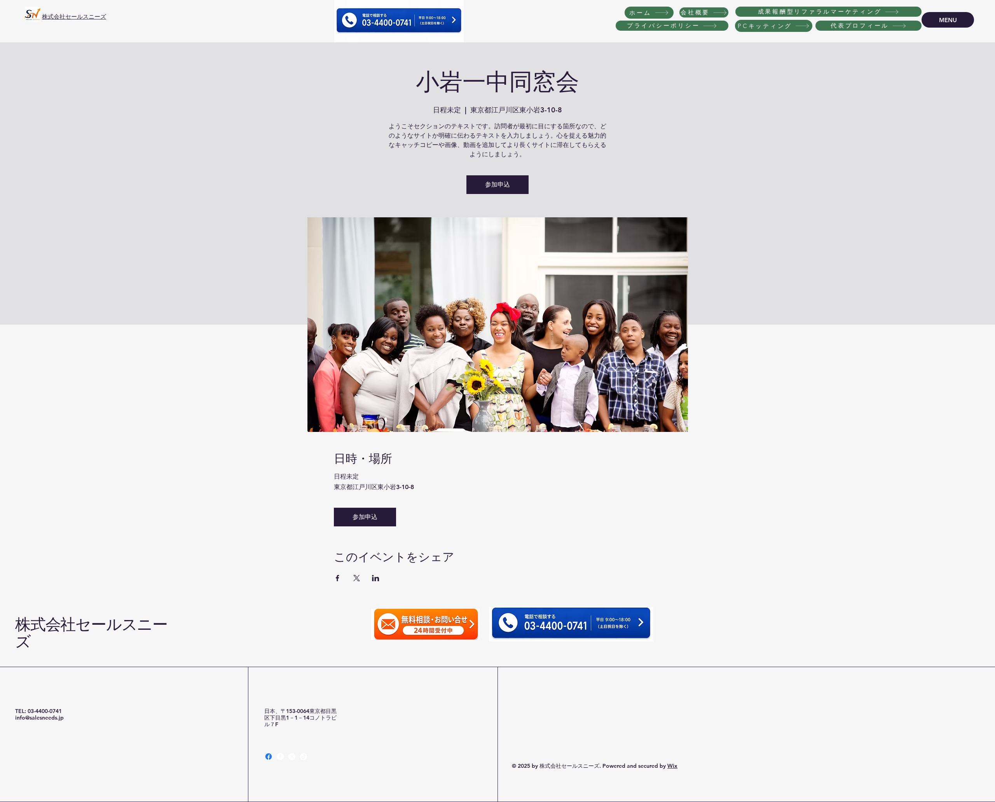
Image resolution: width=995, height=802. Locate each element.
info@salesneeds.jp (39, 717)
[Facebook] (268, 756)
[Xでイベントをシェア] (356, 578)
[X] (292, 756)
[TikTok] (303, 756)
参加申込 (497, 184)
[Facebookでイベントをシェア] (337, 578)
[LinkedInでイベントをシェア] (375, 578)
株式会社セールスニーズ (74, 16)
